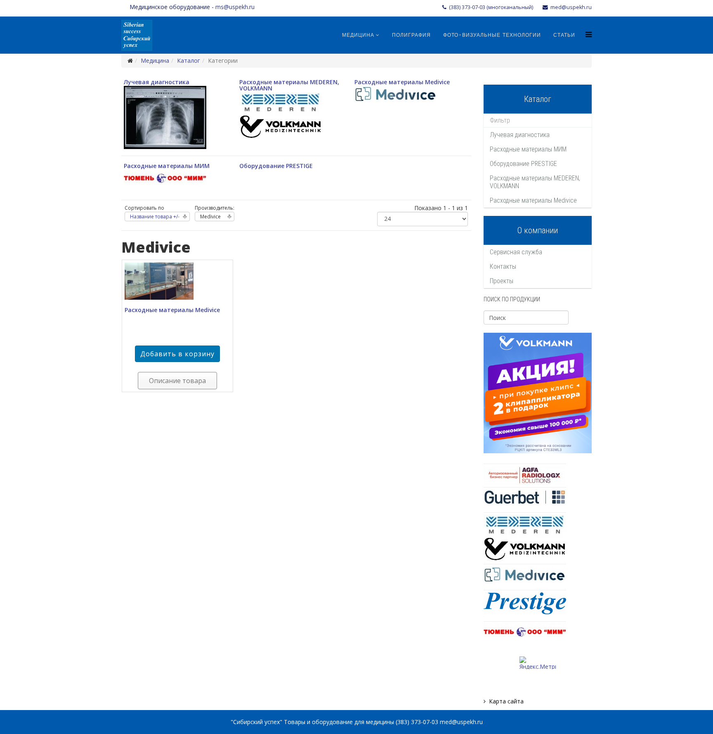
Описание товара (177, 380)
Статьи (564, 35)
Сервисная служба (516, 252)
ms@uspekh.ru (235, 7)
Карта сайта (506, 701)
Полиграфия (411, 35)
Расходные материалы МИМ (167, 166)
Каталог (188, 60)
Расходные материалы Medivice (402, 82)
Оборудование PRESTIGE (276, 166)
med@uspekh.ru (571, 7)
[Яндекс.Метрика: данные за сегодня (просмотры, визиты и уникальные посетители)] (537, 662)
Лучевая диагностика (156, 82)
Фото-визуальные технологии (492, 35)
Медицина (358, 35)
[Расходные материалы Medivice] (177, 281)
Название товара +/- (154, 216)
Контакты (503, 266)
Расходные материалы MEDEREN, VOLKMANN (289, 85)
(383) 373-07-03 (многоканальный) (491, 7)
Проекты (501, 281)
